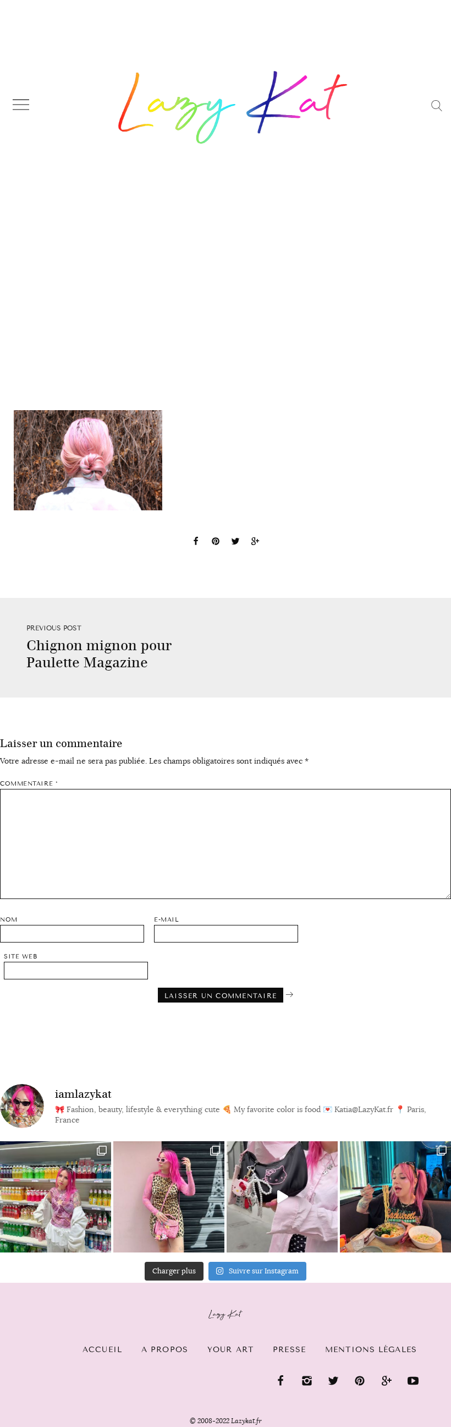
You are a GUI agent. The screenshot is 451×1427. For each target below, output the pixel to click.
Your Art (230, 1349)
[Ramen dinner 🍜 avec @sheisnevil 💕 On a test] (395, 1196)
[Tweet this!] (235, 543)
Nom (9, 919)
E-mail (166, 919)
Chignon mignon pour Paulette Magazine (99, 654)
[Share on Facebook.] (196, 543)
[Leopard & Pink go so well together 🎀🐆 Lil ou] (168, 1196)
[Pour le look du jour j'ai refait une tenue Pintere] (282, 1196)
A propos (164, 1349)
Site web (20, 956)
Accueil (102, 1349)
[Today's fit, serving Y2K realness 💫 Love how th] (55, 1196)
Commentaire (29, 783)
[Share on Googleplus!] (255, 543)
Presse (289, 1349)
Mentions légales (371, 1349)
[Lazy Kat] (233, 107)
